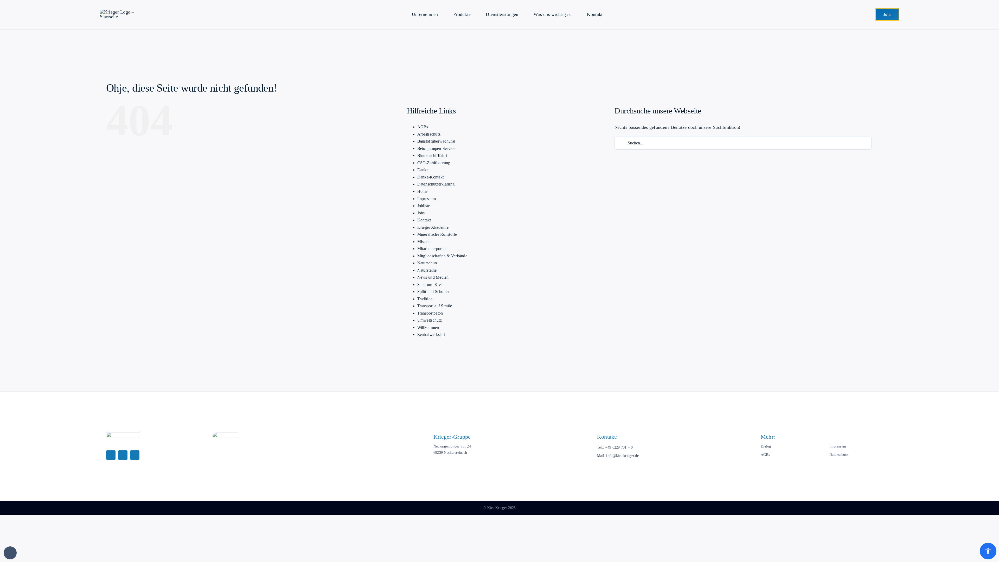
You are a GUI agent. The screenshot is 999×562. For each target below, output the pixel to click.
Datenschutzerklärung (435, 184)
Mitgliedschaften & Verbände (442, 256)
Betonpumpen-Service (436, 148)
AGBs (422, 127)
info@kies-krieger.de (622, 456)
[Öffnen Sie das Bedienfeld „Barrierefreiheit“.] (988, 551)
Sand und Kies (430, 284)
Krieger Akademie (433, 227)
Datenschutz (838, 454)
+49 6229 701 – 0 (618, 447)
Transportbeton (430, 313)
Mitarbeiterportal (431, 248)
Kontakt (424, 220)
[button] (10, 552)
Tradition (425, 299)
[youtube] (134, 455)
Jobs (421, 213)
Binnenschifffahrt (432, 155)
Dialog (766, 446)
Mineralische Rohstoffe (437, 234)
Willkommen (428, 327)
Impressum (426, 198)
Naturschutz (427, 263)
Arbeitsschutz (429, 134)
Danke (422, 170)
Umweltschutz (429, 320)
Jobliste (423, 205)
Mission (424, 241)
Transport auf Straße (434, 306)
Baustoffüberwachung (436, 141)
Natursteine (427, 270)
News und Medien (433, 277)
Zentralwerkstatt (431, 334)
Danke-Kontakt (430, 177)
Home (422, 191)
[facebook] (111, 455)
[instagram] (122, 455)
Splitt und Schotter (433, 291)
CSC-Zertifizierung (433, 163)
